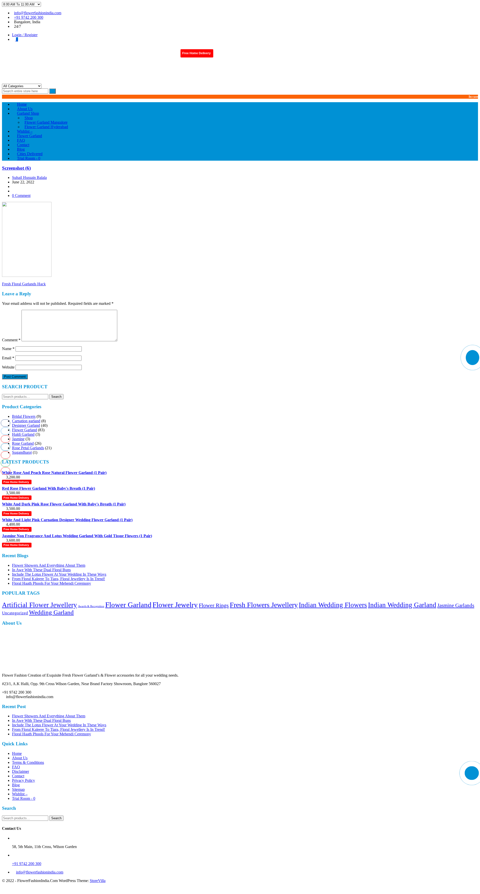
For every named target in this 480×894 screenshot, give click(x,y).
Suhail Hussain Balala (29, 177)
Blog (16, 785)
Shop (28, 118)
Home (17, 753)
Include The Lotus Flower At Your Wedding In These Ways (59, 574)
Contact (18, 776)
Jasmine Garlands (455, 605)
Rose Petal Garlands (28, 448)
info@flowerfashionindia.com (37, 13)
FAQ (16, 767)
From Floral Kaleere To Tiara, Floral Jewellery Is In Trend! (58, 579)
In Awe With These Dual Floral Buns (41, 570)
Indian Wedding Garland (402, 605)
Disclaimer (20, 771)
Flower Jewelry (175, 605)
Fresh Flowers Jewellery (264, 605)
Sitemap (18, 789)
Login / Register (25, 35)
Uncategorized (15, 613)
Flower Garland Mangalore (46, 122)
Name (8, 349)
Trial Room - (28, 158)
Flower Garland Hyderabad (46, 127)
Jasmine (18, 439)
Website (8, 367)
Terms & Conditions (28, 762)
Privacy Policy (23, 780)
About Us (20, 758)
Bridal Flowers (24, 416)
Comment (11, 340)
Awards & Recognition (91, 606)
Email (8, 358)
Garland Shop (28, 113)
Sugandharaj (22, 452)
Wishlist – (20, 794)
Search (56, 397)
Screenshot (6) (16, 168)
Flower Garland (24, 430)
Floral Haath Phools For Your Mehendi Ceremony (51, 583)
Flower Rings (214, 605)
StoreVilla (98, 881)
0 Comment (21, 195)
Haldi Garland (23, 434)
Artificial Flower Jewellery (39, 605)
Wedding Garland (51, 612)
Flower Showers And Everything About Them (48, 565)
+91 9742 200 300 (28, 17)
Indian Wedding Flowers (333, 605)
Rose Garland (23, 443)
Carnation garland (26, 421)
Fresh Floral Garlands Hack (24, 284)
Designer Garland (26, 425)
